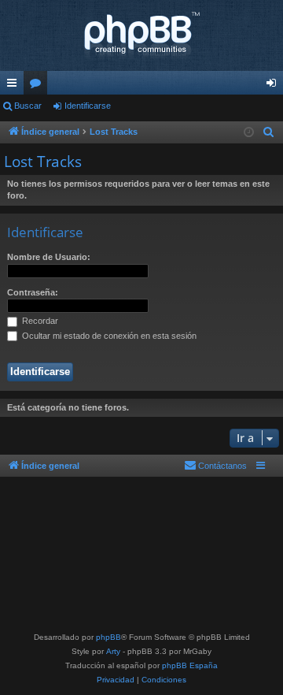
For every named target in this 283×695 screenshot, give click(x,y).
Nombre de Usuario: (48, 257)
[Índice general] (141, 35)
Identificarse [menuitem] (274, 86)
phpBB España (190, 665)
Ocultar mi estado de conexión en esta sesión (108, 335)
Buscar (28, 105)
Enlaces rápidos (15, 86)
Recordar (39, 320)
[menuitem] (269, 132)
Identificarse (87, 105)
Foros (38, 86)
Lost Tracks (43, 161)
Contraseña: (32, 292)
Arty (113, 651)
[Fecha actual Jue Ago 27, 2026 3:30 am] (249, 133)
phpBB (108, 637)
